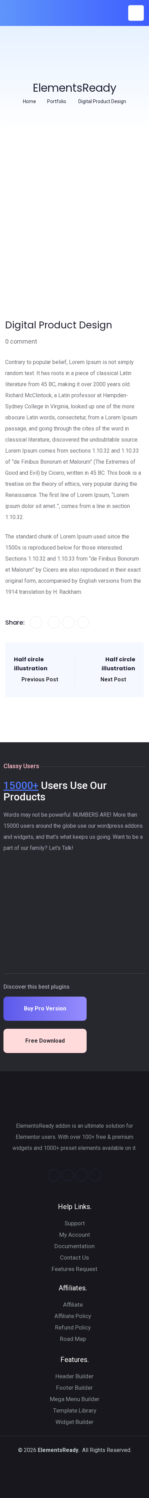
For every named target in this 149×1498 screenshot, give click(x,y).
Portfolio (56, 101)
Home (29, 101)
